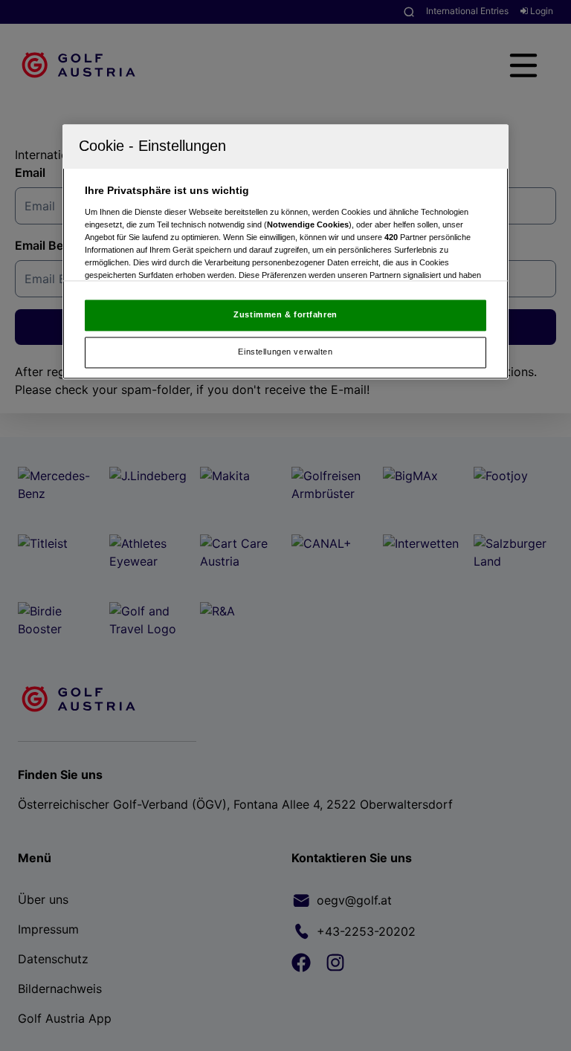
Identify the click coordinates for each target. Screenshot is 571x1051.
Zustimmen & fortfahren (285, 315)
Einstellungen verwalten (285, 351)
